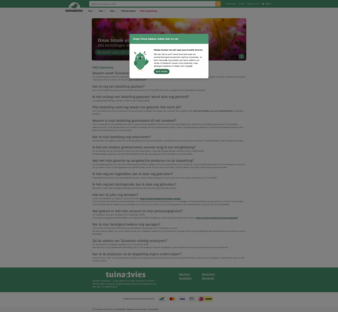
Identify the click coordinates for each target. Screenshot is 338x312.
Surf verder (161, 71)
